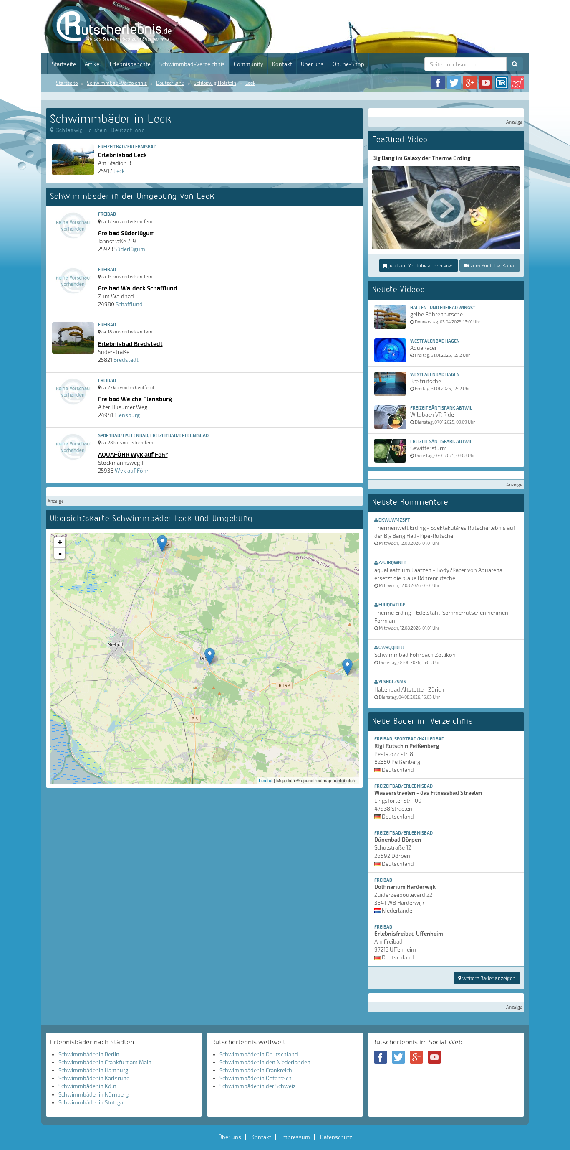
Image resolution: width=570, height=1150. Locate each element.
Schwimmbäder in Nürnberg (93, 1094)
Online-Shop (348, 64)
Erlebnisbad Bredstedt (130, 343)
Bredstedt (126, 359)
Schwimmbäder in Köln (87, 1086)
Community (248, 64)
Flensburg (127, 415)
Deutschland (170, 83)
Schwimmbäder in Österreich (255, 1078)
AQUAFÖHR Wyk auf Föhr (133, 454)
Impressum (295, 1137)
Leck (250, 83)
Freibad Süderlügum (126, 233)
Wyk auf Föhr (132, 470)
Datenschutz (336, 1137)
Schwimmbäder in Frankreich (255, 1070)
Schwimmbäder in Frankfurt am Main (104, 1062)
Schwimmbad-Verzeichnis (192, 64)
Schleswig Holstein (215, 83)
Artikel (93, 64)
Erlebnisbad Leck (122, 154)
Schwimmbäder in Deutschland (258, 1054)
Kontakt (282, 64)
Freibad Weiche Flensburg (135, 398)
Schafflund (129, 304)
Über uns (312, 64)
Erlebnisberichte (130, 64)
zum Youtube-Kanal (492, 265)
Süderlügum (129, 249)
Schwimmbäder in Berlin (88, 1054)
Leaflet (265, 780)
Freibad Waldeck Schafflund (137, 288)
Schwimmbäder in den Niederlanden (264, 1062)
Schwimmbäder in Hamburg (93, 1070)
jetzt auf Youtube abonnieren (420, 265)
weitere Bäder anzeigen (488, 978)
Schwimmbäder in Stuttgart (92, 1102)
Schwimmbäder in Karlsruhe (93, 1078)
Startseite (64, 64)
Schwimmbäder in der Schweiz (257, 1086)
